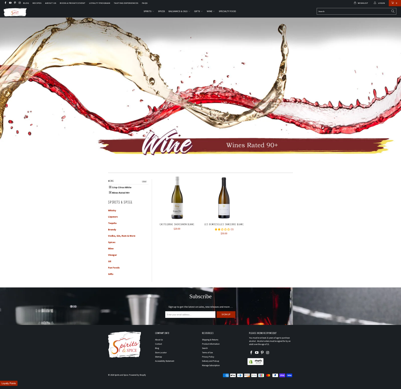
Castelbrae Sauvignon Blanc (177, 198)
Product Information (211, 344)
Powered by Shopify (137, 375)
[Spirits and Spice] (33, 12)
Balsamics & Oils (178, 11)
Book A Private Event (73, 3)
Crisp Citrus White (121, 187)
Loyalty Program (99, 3)
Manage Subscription (211, 365)
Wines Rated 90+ (121, 192)
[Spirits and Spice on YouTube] (10, 3)
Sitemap (158, 356)
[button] (9, 383)
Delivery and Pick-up (210, 361)
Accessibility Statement (164, 361)
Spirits (148, 11)
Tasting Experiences (126, 3)
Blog (26, 3)
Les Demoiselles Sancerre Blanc (224, 198)
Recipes (37, 3)
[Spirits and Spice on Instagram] (19, 3)
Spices (161, 11)
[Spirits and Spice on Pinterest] (14, 3)
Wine (210, 11)
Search (205, 348)
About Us (50, 3)
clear (144, 181)
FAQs (145, 3)
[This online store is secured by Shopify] (255, 364)
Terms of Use (207, 352)
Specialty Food (227, 11)
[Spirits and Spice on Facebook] (5, 3)
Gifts (197, 11)
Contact (158, 344)
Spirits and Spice (121, 375)
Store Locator (161, 352)
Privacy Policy (208, 356)
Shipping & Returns (210, 339)
